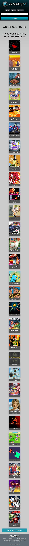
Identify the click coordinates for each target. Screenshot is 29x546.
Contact (19, 541)
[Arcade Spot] (14, 4)
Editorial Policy (11, 538)
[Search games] (26, 14)
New (8, 10)
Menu (15, 18)
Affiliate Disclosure (21, 538)
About (4, 538)
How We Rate (6, 540)
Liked (14, 10)
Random (21, 10)
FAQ (24, 540)
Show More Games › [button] (14, 530)
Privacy (9, 541)
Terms (14, 541)
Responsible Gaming (17, 540)
